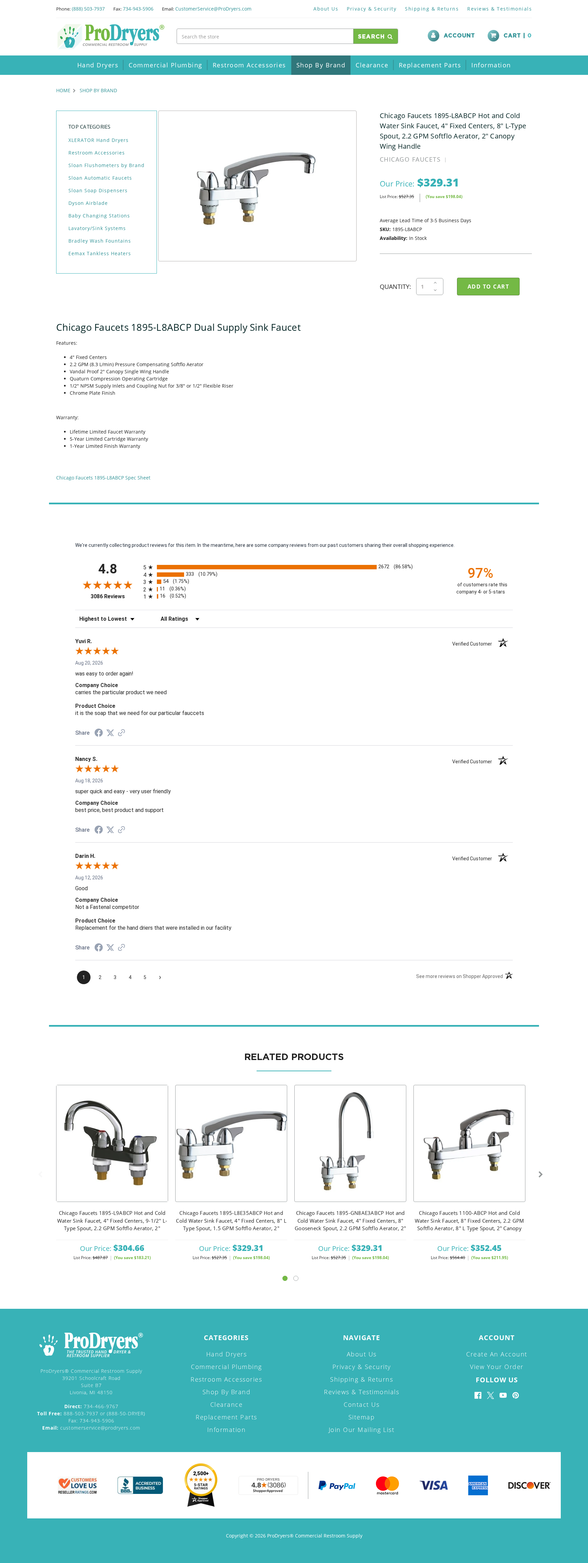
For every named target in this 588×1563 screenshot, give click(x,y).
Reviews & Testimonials (499, 8)
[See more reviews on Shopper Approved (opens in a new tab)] (121, 733)
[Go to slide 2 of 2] (295, 1278)
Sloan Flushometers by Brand (106, 165)
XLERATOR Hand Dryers (98, 140)
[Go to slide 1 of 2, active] (285, 1278)
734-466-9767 (91, 1406)
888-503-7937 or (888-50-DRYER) (91, 1413)
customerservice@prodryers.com (91, 1427)
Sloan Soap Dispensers (98, 190)
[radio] (294, 567)
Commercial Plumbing (165, 65)
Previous (40, 1174)
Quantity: (395, 286)
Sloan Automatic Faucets (100, 178)
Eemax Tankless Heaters (99, 253)
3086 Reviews (115, 596)
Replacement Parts (430, 65)
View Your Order (497, 1367)
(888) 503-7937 (88, 8)
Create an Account (496, 1354)
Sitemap (361, 1417)
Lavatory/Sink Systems (97, 228)
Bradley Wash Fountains (99, 241)
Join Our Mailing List (362, 1430)
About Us (325, 8)
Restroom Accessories (249, 65)
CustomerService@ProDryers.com (213, 8)
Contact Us (361, 1404)
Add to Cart (112, 1152)
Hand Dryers (98, 65)
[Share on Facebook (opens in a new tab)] (99, 733)
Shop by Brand (321, 65)
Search (373, 36)
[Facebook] (477, 1395)
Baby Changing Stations (99, 215)
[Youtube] (503, 1395)
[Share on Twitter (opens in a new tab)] (110, 733)
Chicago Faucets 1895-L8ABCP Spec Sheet (103, 477)
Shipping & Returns (432, 8)
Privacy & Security (371, 8)
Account (459, 35)
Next (540, 1174)
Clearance (372, 65)
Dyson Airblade (88, 203)
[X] (490, 1395)
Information (491, 65)
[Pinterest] (515, 1395)
